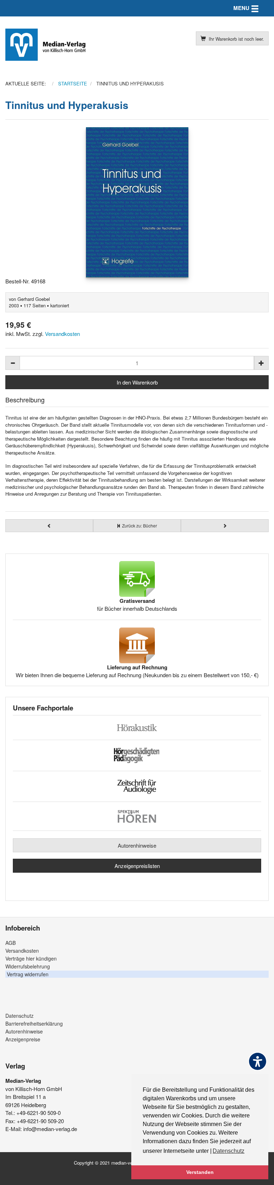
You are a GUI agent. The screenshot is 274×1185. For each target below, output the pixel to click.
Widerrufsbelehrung (27, 966)
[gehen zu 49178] (225, 525)
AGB (10, 942)
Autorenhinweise (137, 845)
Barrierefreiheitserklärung (34, 1023)
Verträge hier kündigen (31, 958)
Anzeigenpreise (22, 1039)
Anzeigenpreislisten (137, 865)
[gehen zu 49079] (49, 525)
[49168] (137, 202)
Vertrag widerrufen (28, 974)
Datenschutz (19, 1015)
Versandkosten (62, 333)
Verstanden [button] (200, 1172)
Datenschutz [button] (228, 1151)
